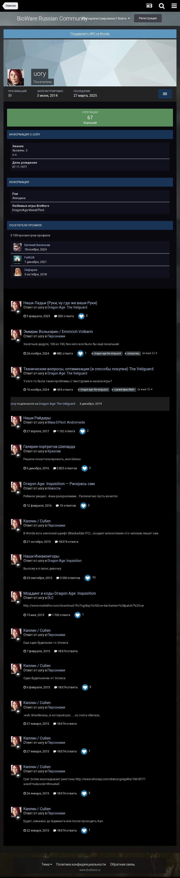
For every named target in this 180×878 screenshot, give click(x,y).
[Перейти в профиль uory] (16, 306)
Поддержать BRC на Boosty (90, 33)
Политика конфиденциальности (81, 864)
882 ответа (64, 353)
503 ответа (65, 316)
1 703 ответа (60, 615)
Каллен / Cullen (37, 521)
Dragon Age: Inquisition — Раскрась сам (59, 483)
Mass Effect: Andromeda (66, 422)
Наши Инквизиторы (41, 556)
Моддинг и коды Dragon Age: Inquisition (59, 593)
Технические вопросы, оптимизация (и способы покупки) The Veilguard (88, 368)
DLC (50, 598)
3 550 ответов (69, 578)
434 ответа (64, 389)
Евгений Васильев (37, 245)
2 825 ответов (66, 468)
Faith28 (29, 257)
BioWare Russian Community (52, 18)
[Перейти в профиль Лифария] (18, 272)
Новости (54, 488)
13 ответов (67, 505)
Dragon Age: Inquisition (65, 560)
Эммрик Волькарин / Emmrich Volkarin (58, 331)
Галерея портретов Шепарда (49, 446)
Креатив (54, 451)
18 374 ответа (68, 541)
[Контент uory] (165, 94)
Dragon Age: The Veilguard (67, 307)
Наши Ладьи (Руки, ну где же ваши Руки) (60, 302)
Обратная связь (122, 864)
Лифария (30, 270)
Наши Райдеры (37, 418)
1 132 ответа (65, 431)
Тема (45, 864)
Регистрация (148, 18)
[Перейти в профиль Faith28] (18, 260)
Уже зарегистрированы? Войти (104, 18)
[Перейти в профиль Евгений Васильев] (18, 247)
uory (13, 403)
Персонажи (56, 336)
